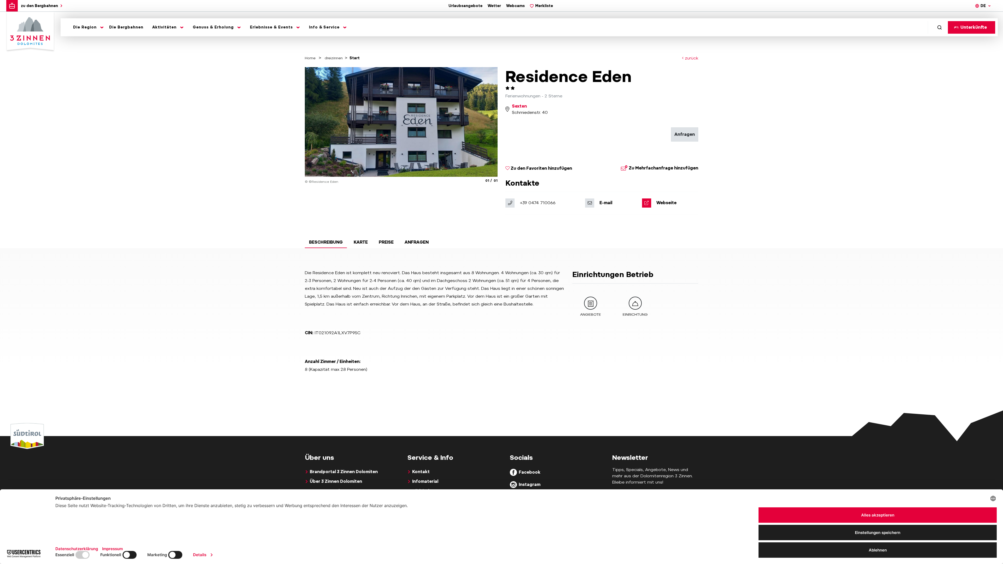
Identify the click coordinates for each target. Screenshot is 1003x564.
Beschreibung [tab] (326, 242)
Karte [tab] (361, 242)
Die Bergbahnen (126, 27)
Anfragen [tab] (417, 242)
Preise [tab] (386, 242)
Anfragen (684, 134)
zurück (691, 58)
